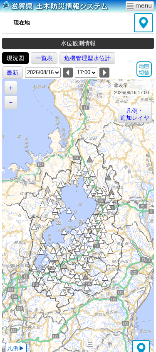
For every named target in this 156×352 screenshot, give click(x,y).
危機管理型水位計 (87, 58)
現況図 (15, 58)
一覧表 (44, 58)
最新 (12, 72)
